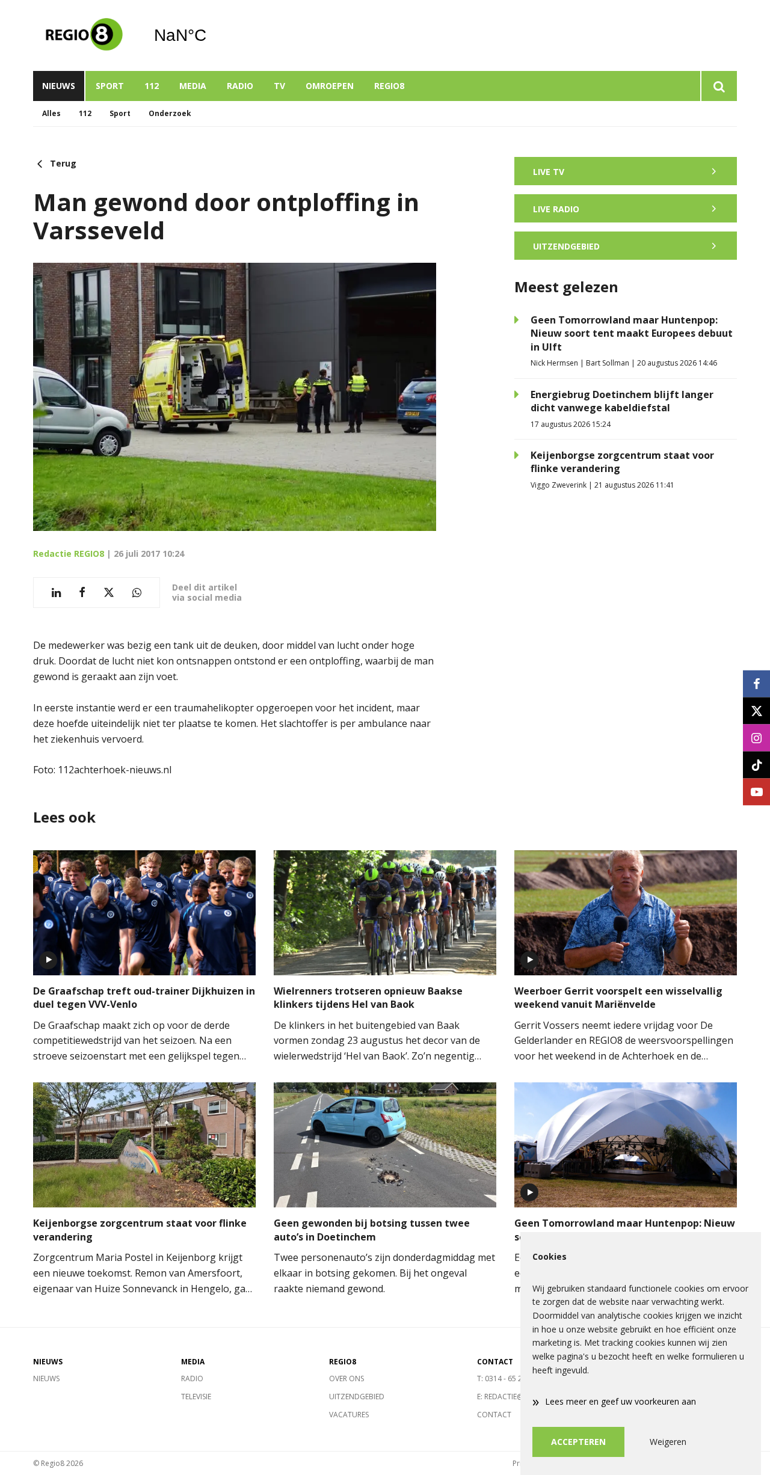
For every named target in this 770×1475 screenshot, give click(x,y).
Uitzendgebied (356, 1396)
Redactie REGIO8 (68, 553)
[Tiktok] (756, 764)
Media (192, 85)
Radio (240, 85)
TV (279, 85)
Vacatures (349, 1414)
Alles (51, 113)
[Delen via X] (108, 592)
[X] (756, 710)
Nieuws (58, 85)
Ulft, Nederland (210, 35)
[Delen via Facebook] (82, 592)
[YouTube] (756, 791)
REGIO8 (389, 85)
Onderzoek (170, 113)
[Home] (84, 35)
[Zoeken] (718, 86)
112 (151, 85)
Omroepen (330, 85)
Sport (110, 85)
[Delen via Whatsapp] (136, 592)
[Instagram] (756, 737)
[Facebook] (756, 683)
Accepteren (578, 1441)
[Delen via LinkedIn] (56, 592)
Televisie (196, 1396)
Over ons (346, 1378)
